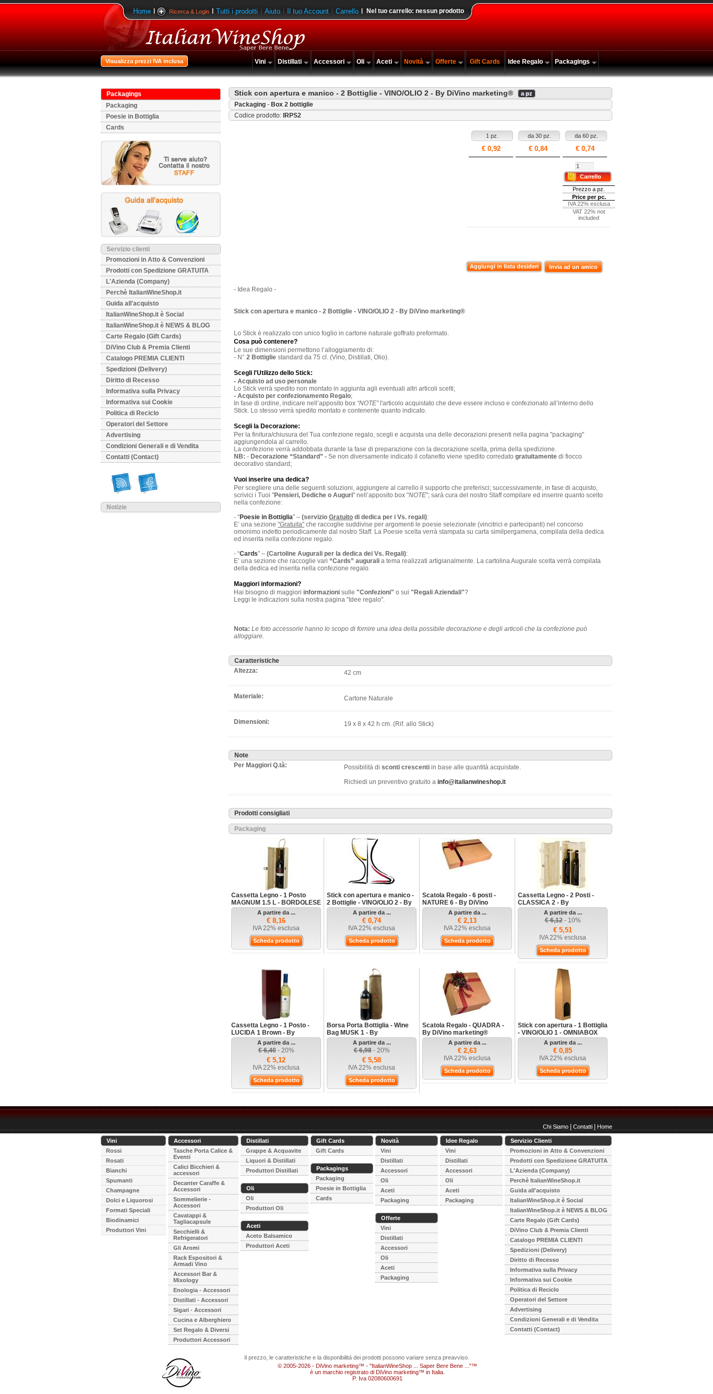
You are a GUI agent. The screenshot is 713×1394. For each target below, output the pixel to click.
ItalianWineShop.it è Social (145, 314)
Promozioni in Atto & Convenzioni (155, 259)
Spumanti (119, 1180)
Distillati (290, 61)
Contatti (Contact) (132, 457)
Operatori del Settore (137, 424)
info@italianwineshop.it (471, 782)
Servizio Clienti (531, 1141)
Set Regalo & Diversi (201, 1330)
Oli (360, 61)
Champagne (122, 1190)
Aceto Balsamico (269, 1236)
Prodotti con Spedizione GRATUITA (157, 270)
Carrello (347, 11)
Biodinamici (122, 1220)
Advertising (123, 435)
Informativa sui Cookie (139, 402)
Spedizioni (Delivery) (136, 369)
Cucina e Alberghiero (202, 1320)
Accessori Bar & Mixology (195, 1277)
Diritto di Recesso (132, 380)
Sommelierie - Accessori (192, 1202)
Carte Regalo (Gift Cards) (143, 336)
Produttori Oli (264, 1208)
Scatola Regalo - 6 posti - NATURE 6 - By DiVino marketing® (459, 902)
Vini (260, 61)
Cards (115, 127)
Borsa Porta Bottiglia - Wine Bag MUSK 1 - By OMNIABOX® (368, 1033)
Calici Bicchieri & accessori (196, 1170)
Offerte (445, 61)
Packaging (121, 105)
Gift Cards (485, 61)
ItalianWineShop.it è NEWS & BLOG (158, 325)
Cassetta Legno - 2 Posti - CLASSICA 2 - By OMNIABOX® (556, 902)
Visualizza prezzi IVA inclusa (144, 61)
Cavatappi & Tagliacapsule (192, 1218)
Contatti (582, 1126)
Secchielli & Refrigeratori (190, 1234)
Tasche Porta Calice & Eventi (203, 1153)
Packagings (572, 61)
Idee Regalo (525, 61)
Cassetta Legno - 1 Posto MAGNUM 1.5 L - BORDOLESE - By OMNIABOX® (276, 902)
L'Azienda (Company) (138, 281)
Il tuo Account (308, 11)
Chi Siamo (555, 1126)
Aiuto (272, 11)
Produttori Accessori (201, 1340)
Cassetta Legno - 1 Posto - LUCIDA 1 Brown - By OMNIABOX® (270, 1033)
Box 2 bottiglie (292, 104)
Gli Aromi (186, 1248)
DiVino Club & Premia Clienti (148, 347)
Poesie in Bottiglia (132, 116)
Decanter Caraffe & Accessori (199, 1186)
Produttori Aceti (268, 1246)
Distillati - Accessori (200, 1300)
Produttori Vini (126, 1230)
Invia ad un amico (573, 267)
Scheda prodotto (276, 941)
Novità (413, 61)
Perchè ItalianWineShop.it (144, 292)
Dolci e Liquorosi (129, 1200)
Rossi (114, 1150)
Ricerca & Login (189, 11)
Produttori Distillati (272, 1170)
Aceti (384, 61)
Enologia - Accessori (201, 1290)
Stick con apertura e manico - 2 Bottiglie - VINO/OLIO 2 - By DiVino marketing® (370, 902)
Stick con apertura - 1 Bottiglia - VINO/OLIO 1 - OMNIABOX (563, 1029)
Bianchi (116, 1170)
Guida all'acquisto (132, 303)
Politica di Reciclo (132, 413)
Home (142, 11)
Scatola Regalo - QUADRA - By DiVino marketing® (463, 1029)
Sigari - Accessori (197, 1310)
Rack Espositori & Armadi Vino (197, 1261)
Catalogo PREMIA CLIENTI (145, 358)
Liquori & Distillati (270, 1160)
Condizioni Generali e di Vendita (152, 446)
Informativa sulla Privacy (143, 391)
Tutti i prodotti (237, 11)
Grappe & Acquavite (273, 1150)
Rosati (115, 1160)
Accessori (329, 61)
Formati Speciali (128, 1210)
